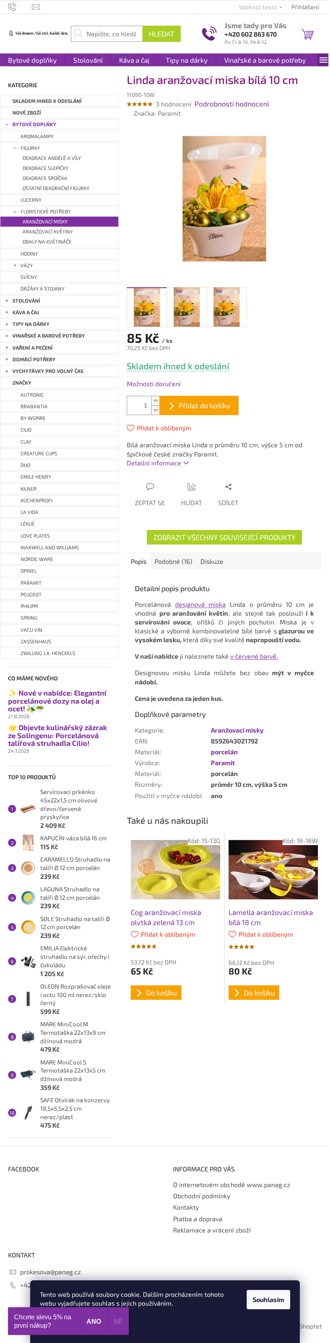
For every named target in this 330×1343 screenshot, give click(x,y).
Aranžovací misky (45, 222)
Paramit (223, 762)
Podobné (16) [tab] (173, 561)
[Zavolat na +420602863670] (20, 6)
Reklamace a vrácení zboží (212, 1230)
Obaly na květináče (47, 242)
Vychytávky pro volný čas (47, 371)
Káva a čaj (25, 312)
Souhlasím (268, 1299)
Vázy (27, 265)
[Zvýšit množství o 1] (155, 400)
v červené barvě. (254, 656)
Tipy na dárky (31, 324)
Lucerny (31, 200)
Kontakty (186, 1207)
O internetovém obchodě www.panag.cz (231, 1184)
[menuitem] (32, 59)
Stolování (26, 301)
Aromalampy (37, 136)
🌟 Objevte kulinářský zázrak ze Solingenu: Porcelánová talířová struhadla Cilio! (57, 735)
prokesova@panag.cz (50, 1271)
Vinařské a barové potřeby (48, 336)
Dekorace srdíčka (45, 178)
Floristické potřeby (46, 212)
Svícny (29, 277)
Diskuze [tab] (211, 561)
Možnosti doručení (154, 383)
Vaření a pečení (32, 348)
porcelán (224, 751)
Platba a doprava (198, 1218)
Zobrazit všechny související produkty (224, 537)
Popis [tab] (138, 561)
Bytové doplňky (34, 124)
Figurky (30, 148)
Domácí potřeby (34, 359)
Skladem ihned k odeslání (47, 101)
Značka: (157, 113)
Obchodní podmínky (201, 1196)
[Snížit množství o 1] (155, 410)
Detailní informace (154, 463)
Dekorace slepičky (45, 168)
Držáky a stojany (42, 289)
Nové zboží (26, 113)
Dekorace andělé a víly (52, 158)
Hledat (161, 33)
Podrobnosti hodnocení (231, 103)
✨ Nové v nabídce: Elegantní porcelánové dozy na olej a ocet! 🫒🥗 (57, 701)
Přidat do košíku (204, 405)
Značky (21, 383)
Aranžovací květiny (48, 232)
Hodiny (29, 254)
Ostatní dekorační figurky (56, 188)
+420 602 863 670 (251, 34)
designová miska (200, 604)
